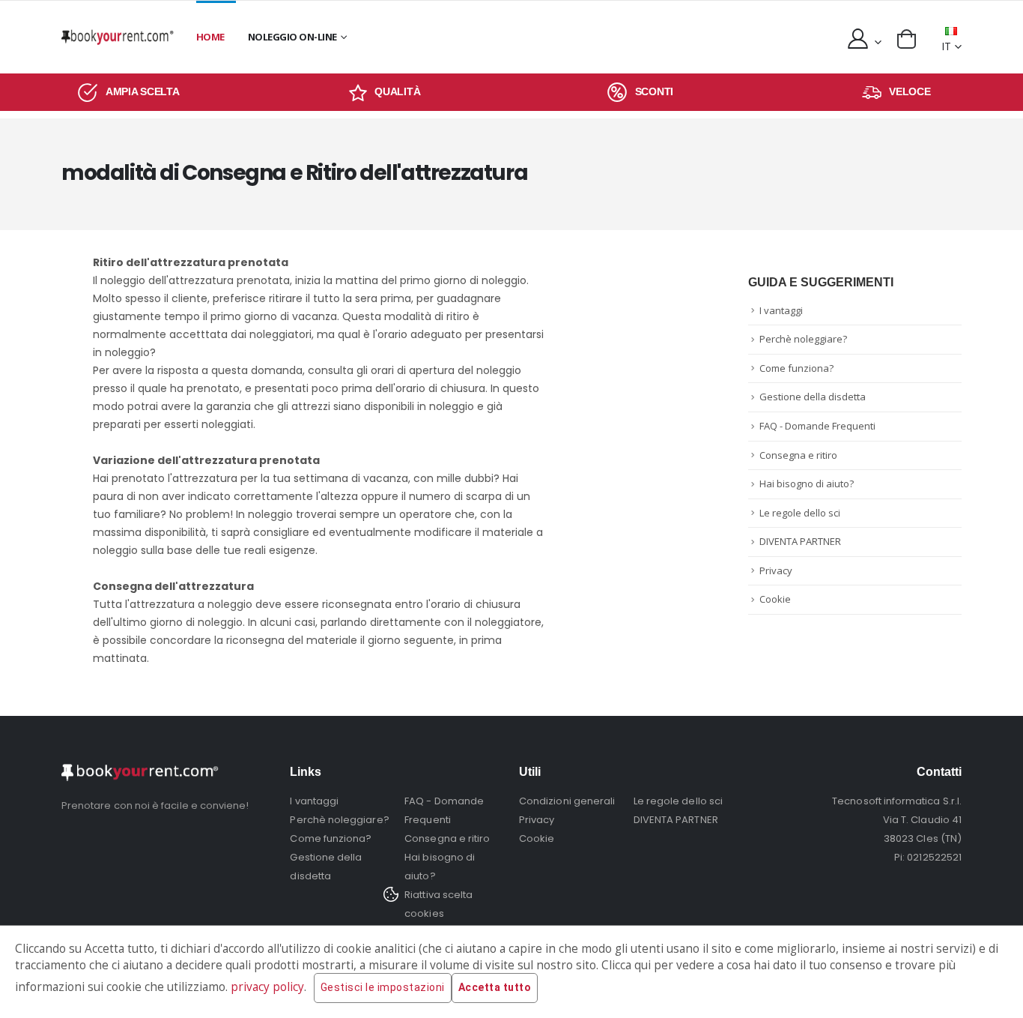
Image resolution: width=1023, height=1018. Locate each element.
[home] (117, 37)
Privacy (775, 570)
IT (946, 46)
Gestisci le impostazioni (383, 987)
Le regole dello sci (799, 512)
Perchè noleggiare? (803, 339)
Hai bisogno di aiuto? (806, 483)
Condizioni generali (567, 801)
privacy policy (267, 987)
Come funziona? (796, 368)
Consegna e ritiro (798, 455)
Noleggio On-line (292, 36)
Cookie (775, 599)
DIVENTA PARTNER (800, 541)
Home (210, 36)
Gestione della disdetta (812, 396)
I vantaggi (781, 310)
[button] (906, 39)
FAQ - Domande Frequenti (817, 426)
